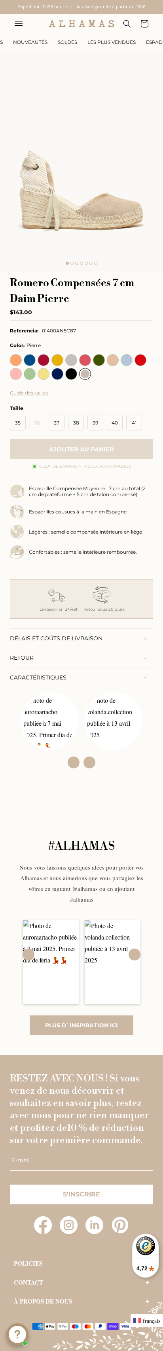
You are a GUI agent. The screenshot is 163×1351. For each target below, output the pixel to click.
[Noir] (71, 374)
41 (134, 423)
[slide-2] (72, 263)
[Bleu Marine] (57, 374)
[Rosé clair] (16, 374)
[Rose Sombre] (85, 360)
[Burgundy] (43, 360)
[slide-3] (76, 263)
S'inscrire (81, 1194)
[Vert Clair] (30, 374)
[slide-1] (67, 263)
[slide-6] (91, 263)
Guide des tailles (29, 393)
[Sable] (113, 360)
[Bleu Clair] (127, 360)
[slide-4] (81, 263)
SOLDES (67, 42)
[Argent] (71, 360)
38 (76, 423)
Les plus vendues (111, 42)
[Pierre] (85, 374)
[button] (18, 23)
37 (56, 423)
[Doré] (57, 360)
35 (18, 423)
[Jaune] (43, 374)
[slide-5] (86, 263)
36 (39, 424)
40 (115, 423)
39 (95, 423)
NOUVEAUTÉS (30, 42)
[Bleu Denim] (30, 360)
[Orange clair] (16, 360)
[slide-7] (95, 263)
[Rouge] (140, 360)
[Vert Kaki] (99, 360)
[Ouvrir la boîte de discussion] (17, 1334)
